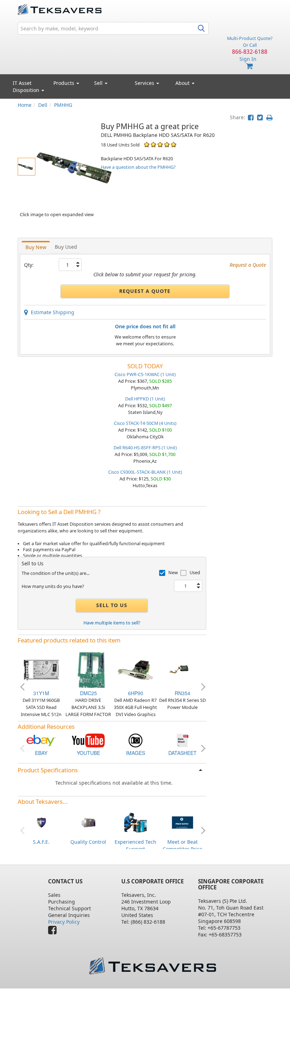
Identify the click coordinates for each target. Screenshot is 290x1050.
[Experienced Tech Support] (135, 822)
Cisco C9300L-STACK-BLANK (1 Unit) (145, 472)
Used (195, 573)
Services (145, 83)
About (182, 83)
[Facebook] (54, 931)
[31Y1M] (41, 669)
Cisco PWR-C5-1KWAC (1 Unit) (145, 374)
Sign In (247, 59)
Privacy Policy (64, 921)
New (173, 573)
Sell (99, 83)
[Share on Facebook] (251, 117)
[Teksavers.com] (152, 965)
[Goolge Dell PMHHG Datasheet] (182, 740)
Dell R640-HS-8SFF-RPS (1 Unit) (145, 448)
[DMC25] (88, 669)
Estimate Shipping (51, 312)
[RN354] (182, 669)
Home (24, 105)
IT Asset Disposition (27, 86)
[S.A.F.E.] (41, 822)
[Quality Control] (88, 822)
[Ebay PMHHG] (41, 740)
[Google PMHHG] (135, 740)
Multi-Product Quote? (249, 38)
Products (64, 83)
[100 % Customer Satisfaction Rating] (146, 144)
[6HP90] (135, 669)
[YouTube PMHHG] (88, 740)
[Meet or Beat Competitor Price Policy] (182, 822)
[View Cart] (249, 66)
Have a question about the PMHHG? (138, 167)
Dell (42, 105)
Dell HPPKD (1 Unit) (145, 399)
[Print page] (269, 117)
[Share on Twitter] (260, 117)
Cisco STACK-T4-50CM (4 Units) (145, 423)
